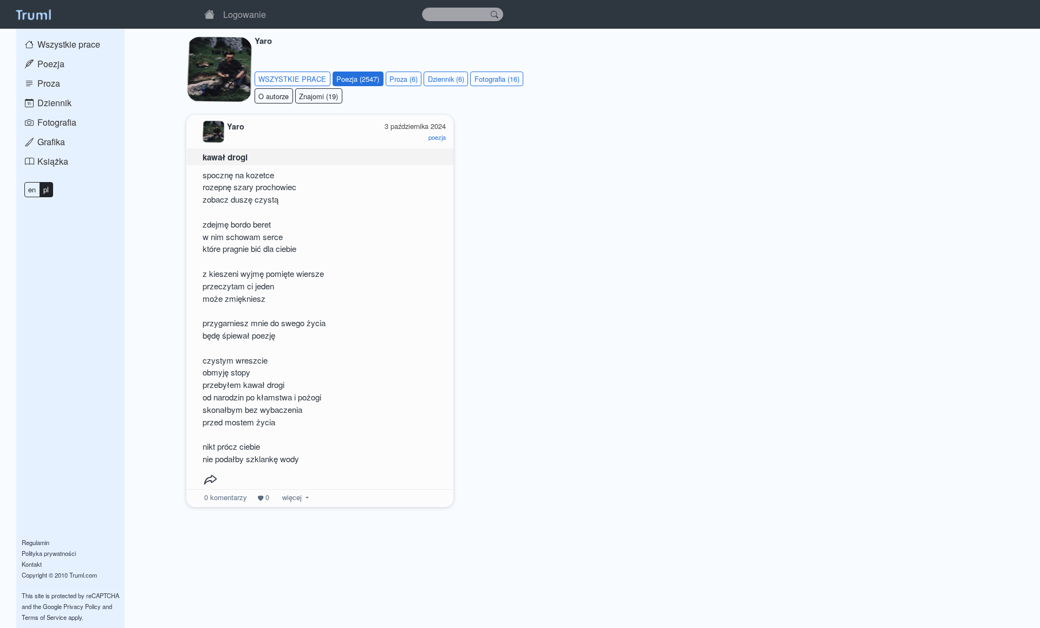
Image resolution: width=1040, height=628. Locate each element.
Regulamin (35, 542)
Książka (51, 161)
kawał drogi (225, 157)
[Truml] (33, 14)
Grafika (50, 141)
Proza (47, 83)
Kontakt (32, 564)
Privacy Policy (82, 606)
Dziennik (53, 102)
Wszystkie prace (67, 44)
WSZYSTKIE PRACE (292, 79)
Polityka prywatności (49, 553)
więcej (292, 497)
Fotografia (55, 122)
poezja (437, 137)
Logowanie (244, 14)
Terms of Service (44, 617)
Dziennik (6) (446, 79)
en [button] (32, 189)
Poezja (49, 63)
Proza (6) (403, 79)
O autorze (273, 96)
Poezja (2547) (357, 79)
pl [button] (46, 189)
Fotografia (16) (496, 79)
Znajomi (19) (318, 96)
